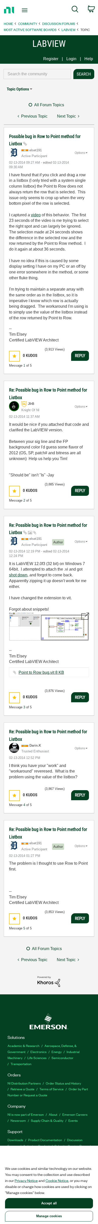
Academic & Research (23, 1045)
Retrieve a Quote (22, 1089)
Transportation (21, 1063)
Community (27, 23)
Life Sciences (36, 1057)
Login (71, 59)
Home (8, 23)
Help (88, 59)
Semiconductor (62, 1057)
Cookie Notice (56, 1180)
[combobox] (37, 74)
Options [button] (80, 153)
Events (73, 1120)
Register (50, 59)
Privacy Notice (26, 1180)
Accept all (49, 1203)
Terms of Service (51, 1089)
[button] (14, 356)
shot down (18, 575)
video (36, 215)
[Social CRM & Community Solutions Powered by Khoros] (48, 981)
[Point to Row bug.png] (49, 626)
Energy (57, 1051)
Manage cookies (49, 1216)
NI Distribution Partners (24, 1083)
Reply (80, 355)
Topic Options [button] (18, 89)
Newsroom (18, 1120)
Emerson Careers (74, 1114)
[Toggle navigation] (25, 10)
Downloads (15, 1139)
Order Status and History (63, 1083)
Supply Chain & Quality (47, 1120)
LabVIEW (68, 29)
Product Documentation (45, 1139)
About (53, 1114)
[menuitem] (75, 10)
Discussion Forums (58, 23)
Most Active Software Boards (30, 29)
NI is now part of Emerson (26, 1114)
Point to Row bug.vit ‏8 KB (41, 672)
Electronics (38, 1051)
